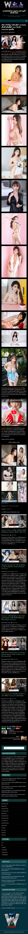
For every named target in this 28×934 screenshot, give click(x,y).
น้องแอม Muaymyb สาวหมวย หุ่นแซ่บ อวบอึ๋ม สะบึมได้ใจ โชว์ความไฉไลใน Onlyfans (13, 566)
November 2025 (4, 804)
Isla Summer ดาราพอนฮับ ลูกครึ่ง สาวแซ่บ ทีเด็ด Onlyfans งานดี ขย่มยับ (13, 695)
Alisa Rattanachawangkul (13, 506)
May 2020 (3, 833)
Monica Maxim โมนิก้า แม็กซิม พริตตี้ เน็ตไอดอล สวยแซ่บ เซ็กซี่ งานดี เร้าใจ (13, 531)
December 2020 (4, 816)
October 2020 (4, 821)
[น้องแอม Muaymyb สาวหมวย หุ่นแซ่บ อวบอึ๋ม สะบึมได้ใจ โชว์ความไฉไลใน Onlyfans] (14, 562)
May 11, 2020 (5, 32)
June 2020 (3, 830)
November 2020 (4, 818)
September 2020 (5, 823)
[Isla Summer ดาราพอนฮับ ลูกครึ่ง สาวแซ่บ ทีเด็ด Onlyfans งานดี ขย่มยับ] (14, 691)
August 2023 (4, 806)
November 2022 (4, 811)
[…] (16, 544)
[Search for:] (14, 748)
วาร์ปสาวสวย (4, 852)
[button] (9, 455)
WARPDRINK (12, 32)
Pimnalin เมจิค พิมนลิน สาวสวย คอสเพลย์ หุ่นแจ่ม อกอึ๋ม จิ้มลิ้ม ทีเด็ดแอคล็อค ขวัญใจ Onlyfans (13, 618)
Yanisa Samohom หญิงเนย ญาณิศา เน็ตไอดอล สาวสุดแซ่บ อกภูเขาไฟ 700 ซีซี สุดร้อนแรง (13, 779)
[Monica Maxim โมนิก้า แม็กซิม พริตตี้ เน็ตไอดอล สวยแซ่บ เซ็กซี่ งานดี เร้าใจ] (14, 528)
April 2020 (3, 835)
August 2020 (4, 825)
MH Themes (22, 932)
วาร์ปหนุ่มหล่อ (4, 855)
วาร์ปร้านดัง (4, 850)
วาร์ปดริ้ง (3, 847)
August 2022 (4, 813)
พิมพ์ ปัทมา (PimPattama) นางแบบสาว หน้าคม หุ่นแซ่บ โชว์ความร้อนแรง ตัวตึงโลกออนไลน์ (13, 654)
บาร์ (2, 843)
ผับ (2, 845)
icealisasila (8, 509)
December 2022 (4, 809)
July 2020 (3, 828)
